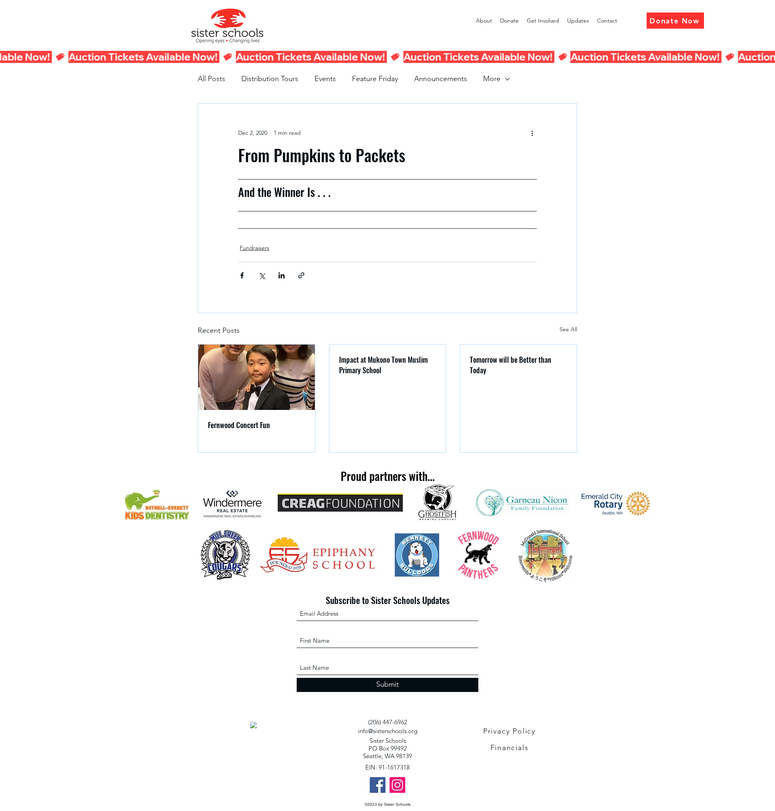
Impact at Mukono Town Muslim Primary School (383, 364)
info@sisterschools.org (387, 731)
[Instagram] (397, 785)
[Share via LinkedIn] (281, 275)
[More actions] (532, 133)
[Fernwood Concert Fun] (256, 377)
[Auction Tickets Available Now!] (387, 57)
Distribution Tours (269, 78)
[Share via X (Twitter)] (262, 275)
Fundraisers (254, 247)
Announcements (440, 78)
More (492, 78)
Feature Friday (375, 78)
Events (325, 78)
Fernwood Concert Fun (239, 425)
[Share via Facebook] (242, 275)
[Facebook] (377, 785)
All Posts (211, 78)
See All (568, 329)
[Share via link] (301, 275)
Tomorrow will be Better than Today (510, 364)
